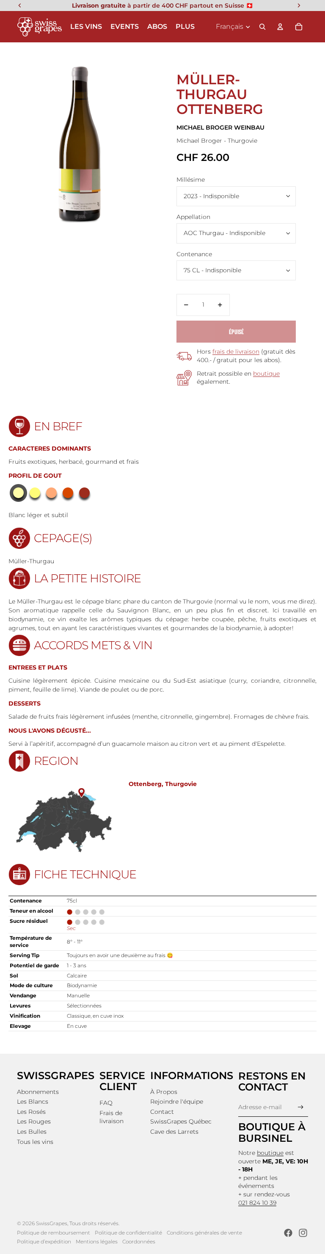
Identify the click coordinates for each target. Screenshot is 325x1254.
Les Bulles (32, 1131)
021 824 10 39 (257, 1203)
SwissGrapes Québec (181, 1121)
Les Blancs (32, 1101)
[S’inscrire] (300, 1107)
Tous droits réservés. (94, 1223)
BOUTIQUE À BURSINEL (272, 1132)
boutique (266, 373)
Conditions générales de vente (204, 1232)
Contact (162, 1112)
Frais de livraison (111, 1117)
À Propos (163, 1092)
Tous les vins (35, 1142)
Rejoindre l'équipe (176, 1101)
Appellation (193, 217)
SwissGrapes (51, 1223)
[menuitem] (185, 26)
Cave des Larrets (174, 1131)
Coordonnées (138, 1241)
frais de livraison (235, 351)
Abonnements (38, 1092)
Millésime (190, 179)
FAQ (106, 1103)
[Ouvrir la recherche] (262, 26)
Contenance (194, 254)
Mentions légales (97, 1241)
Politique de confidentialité (128, 1232)
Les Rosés (31, 1112)
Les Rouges (34, 1121)
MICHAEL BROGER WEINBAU (220, 127)
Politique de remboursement (53, 1232)
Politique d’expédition (44, 1241)
